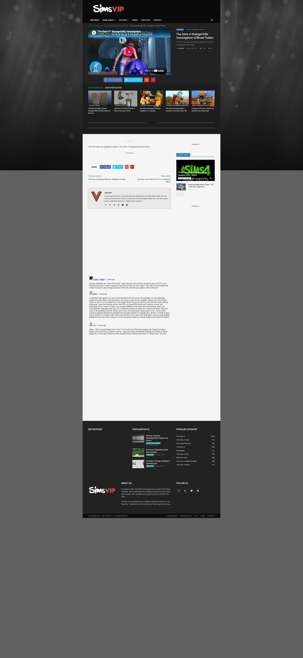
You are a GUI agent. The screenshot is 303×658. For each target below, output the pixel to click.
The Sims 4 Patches (185, 178)
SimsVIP (181, 48)
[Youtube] (128, 205)
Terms (196, 516)
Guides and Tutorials (153, 443)
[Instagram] (115, 205)
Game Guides (108, 20)
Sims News (94, 20)
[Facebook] (107, 205)
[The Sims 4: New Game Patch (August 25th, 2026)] (195, 170)
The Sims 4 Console (147, 105)
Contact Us (211, 516)
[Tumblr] (119, 205)
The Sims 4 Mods (183, 465)
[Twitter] (124, 205)
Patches (123, 20)
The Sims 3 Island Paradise (186, 461)
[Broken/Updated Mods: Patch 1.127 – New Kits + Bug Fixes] (181, 186)
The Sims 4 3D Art (94, 105)
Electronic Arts (181, 457)
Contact (158, 20)
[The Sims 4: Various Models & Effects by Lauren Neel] (125, 99)
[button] (212, 20)
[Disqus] (129, 243)
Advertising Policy (186, 516)
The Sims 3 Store (182, 440)
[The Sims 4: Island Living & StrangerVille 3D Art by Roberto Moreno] (99, 99)
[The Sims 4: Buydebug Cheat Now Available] (138, 453)
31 (211, 48)
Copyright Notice (172, 516)
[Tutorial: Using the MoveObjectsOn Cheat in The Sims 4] (138, 439)
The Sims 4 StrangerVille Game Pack (195, 29)
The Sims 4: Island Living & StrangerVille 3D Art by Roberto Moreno (99, 111)
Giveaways (180, 450)
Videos (135, 20)
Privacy (202, 516)
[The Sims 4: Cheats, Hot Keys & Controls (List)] (138, 464)
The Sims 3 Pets (182, 454)
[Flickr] (111, 205)
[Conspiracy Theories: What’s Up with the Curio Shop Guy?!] (203, 99)
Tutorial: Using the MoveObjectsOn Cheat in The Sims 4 (157, 438)
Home (90, 26)
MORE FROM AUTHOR (113, 88)
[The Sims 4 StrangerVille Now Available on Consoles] (151, 99)
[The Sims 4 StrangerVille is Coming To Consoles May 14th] (177, 99)
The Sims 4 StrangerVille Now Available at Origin (107, 179)
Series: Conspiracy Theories (200, 105)
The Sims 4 (180, 29)
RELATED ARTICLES (95, 88)
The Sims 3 (180, 447)
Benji (194, 178)
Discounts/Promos (183, 443)
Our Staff (145, 20)
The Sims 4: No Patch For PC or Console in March (154, 180)
